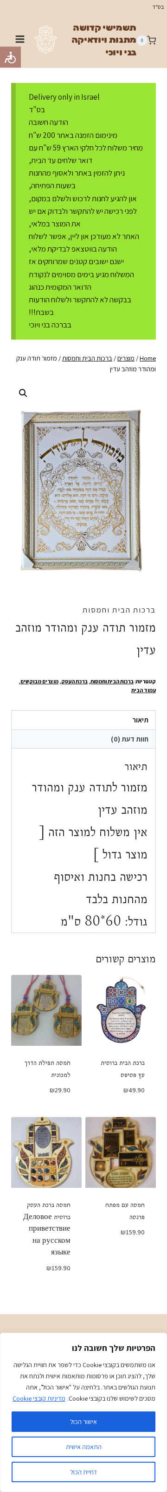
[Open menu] (20, 40)
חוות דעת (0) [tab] (129, 738)
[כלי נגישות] (10, 57)
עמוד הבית (143, 690)
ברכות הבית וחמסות (119, 610)
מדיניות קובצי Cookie (39, 1398)
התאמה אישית (84, 1447)
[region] (83, 1412)
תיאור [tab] (140, 719)
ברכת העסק (74, 681)
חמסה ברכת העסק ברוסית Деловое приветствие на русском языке (47, 1228)
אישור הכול (83, 1421)
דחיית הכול (83, 1472)
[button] (23, 393)
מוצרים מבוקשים (39, 681)
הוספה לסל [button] (120, 1111)
